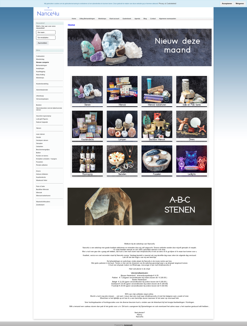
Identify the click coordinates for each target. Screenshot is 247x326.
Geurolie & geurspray (43, 116)
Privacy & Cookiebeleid (167, 3)
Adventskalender (42, 90)
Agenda (137, 19)
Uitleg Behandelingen (87, 19)
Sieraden (39, 143)
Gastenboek (127, 19)
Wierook (39, 192)
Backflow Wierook (42, 189)
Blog (145, 19)
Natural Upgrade (42, 122)
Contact (153, 19)
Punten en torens (42, 156)
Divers (38, 171)
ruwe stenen (40, 134)
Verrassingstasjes (42, 99)
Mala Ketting (40, 75)
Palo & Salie (40, 186)
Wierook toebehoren (43, 196)
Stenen (38, 128)
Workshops (102, 19)
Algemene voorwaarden (167, 19)
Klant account (114, 19)
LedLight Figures (42, 119)
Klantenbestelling (42, 84)
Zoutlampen (40, 205)
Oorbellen (39, 146)
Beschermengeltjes (43, 150)
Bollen (38, 153)
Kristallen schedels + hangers (46, 159)
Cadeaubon (40, 56)
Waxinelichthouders (43, 202)
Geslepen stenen (42, 140)
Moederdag (40, 59)
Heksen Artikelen (42, 174)
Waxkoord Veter (41, 180)
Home (74, 19)
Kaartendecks (41, 177)
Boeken (39, 105)
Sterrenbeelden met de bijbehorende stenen (49, 109)
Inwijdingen (40, 68)
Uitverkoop (40, 96)
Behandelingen (41, 65)
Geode (38, 137)
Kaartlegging (40, 72)
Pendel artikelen (42, 165)
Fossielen (39, 162)
